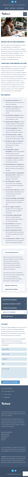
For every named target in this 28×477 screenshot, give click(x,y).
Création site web (5, 436)
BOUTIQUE (12, 8)
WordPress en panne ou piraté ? (12, 304)
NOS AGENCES (20, 8)
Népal (17, 425)
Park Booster (4, 438)
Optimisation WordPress (10, 308)
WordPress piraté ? (5, 434)
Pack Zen (3, 440)
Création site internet (9, 312)
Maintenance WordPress (10, 300)
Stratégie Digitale (8, 316)
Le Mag (7, 8)
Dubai (22, 425)
